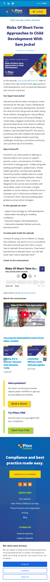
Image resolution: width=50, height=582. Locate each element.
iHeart (33, 293)
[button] (5, 359)
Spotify (24, 293)
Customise (25, 570)
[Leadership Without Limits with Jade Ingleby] (37, 347)
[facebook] (4, 3)
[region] (25, 562)
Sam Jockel (22, 80)
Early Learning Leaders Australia (25, 20)
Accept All (25, 564)
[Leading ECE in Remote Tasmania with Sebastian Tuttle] (13, 347)
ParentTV (34, 80)
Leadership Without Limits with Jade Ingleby (36, 361)
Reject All (25, 577)
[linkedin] (9, 3)
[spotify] (13, 3)
